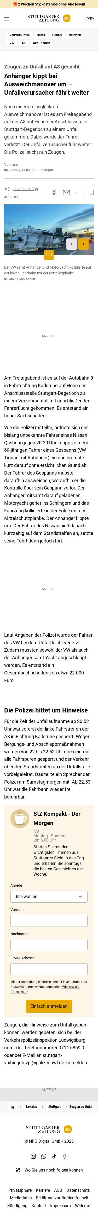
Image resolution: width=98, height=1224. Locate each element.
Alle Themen (41, 43)
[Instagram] (33, 1156)
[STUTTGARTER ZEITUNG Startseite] (49, 18)
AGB (58, 1190)
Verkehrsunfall (19, 35)
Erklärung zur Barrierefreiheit (62, 1197)
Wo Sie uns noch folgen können (54, 1170)
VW (11, 43)
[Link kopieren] (45, 192)
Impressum (60, 1205)
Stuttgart (75, 35)
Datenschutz (78, 1190)
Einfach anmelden (49, 1006)
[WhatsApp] (44, 1156)
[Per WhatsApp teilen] (77, 192)
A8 (24, 43)
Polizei (57, 35)
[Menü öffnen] (6, 18)
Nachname (19, 934)
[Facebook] (65, 1156)
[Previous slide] (71, 244)
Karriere (43, 1190)
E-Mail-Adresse (22, 958)
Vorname (17, 910)
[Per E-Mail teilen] (66, 192)
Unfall (41, 35)
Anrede (16, 885)
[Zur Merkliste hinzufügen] (90, 192)
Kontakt (39, 1205)
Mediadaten (21, 1197)
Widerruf (83, 1205)
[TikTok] (54, 1156)
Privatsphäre (20, 1190)
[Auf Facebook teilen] (54, 192)
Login (89, 18)
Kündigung (17, 1205)
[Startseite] (12, 1107)
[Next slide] (83, 244)
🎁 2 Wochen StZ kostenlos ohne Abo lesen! (49, 4)
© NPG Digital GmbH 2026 (49, 1141)
